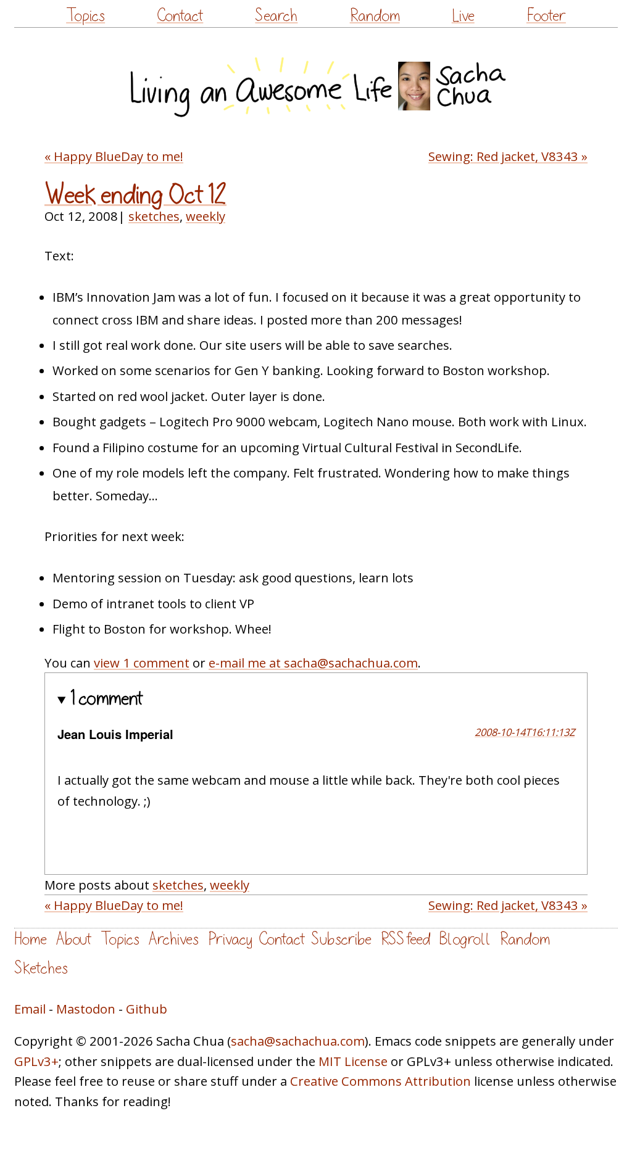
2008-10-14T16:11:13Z (525, 732)
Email (30, 1008)
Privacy (230, 939)
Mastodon (85, 1008)
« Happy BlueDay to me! (113, 156)
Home (30, 939)
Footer (546, 15)
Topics (85, 15)
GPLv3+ (36, 1061)
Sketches (41, 968)
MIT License (353, 1061)
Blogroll (465, 939)
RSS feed (405, 939)
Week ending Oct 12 (135, 195)
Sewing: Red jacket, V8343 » (508, 156)
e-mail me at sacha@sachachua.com (313, 662)
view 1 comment (141, 662)
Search (276, 15)
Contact (180, 15)
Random (375, 15)
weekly (205, 216)
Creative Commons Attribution (380, 1080)
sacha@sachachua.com (298, 1040)
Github (146, 1008)
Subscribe (341, 939)
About (73, 939)
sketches (154, 216)
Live (463, 15)
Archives (174, 939)
